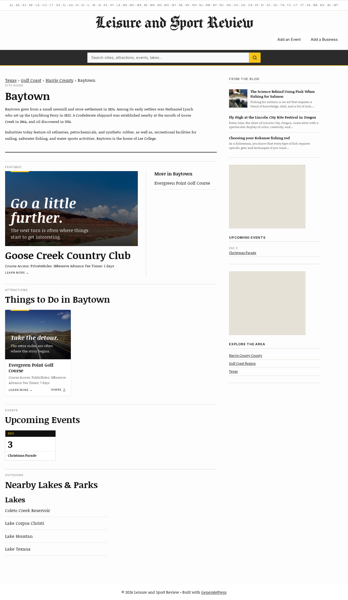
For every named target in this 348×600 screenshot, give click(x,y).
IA (99, 5)
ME (125, 5)
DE (58, 5)
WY (336, 5)
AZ (24, 5)
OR (250, 5)
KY (112, 5)
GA (71, 5)
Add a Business (324, 39)
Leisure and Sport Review (174, 22)
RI (262, 5)
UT (295, 5)
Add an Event (289, 39)
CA (37, 5)
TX (289, 5)
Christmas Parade (242, 252)
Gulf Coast (31, 80)
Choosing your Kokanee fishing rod (259, 138)
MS (159, 5)
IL (88, 5)
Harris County (59, 80)
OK (243, 5)
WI (329, 5)
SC (269, 5)
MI (146, 5)
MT (174, 5)
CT (51, 5)
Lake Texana (18, 549)
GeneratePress (213, 592)
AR (31, 5)
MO (166, 5)
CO (44, 5)
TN (282, 5)
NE (181, 5)
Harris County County (245, 355)
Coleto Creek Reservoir (27, 510)
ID (83, 5)
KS (106, 5)
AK (18, 5)
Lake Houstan (19, 536)
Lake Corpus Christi (24, 523)
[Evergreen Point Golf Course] (38, 334)
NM (208, 5)
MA (139, 5)
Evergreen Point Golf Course (182, 183)
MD (132, 5)
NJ (201, 5)
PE (257, 5)
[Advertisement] (267, 196)
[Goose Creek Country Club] (71, 208)
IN (94, 5)
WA (315, 5)
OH (236, 5)
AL (12, 5)
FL (64, 5)
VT (302, 5)
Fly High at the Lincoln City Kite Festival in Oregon (272, 117)
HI (77, 5)
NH (194, 5)
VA (309, 5)
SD (275, 5)
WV (322, 5)
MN (152, 5)
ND (229, 5)
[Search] (255, 58)
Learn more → (17, 272)
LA (119, 5)
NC (222, 5)
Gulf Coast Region (242, 363)
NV (187, 5)
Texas (11, 80)
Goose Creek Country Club (68, 255)
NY (215, 5)
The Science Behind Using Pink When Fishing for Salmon (282, 94)
